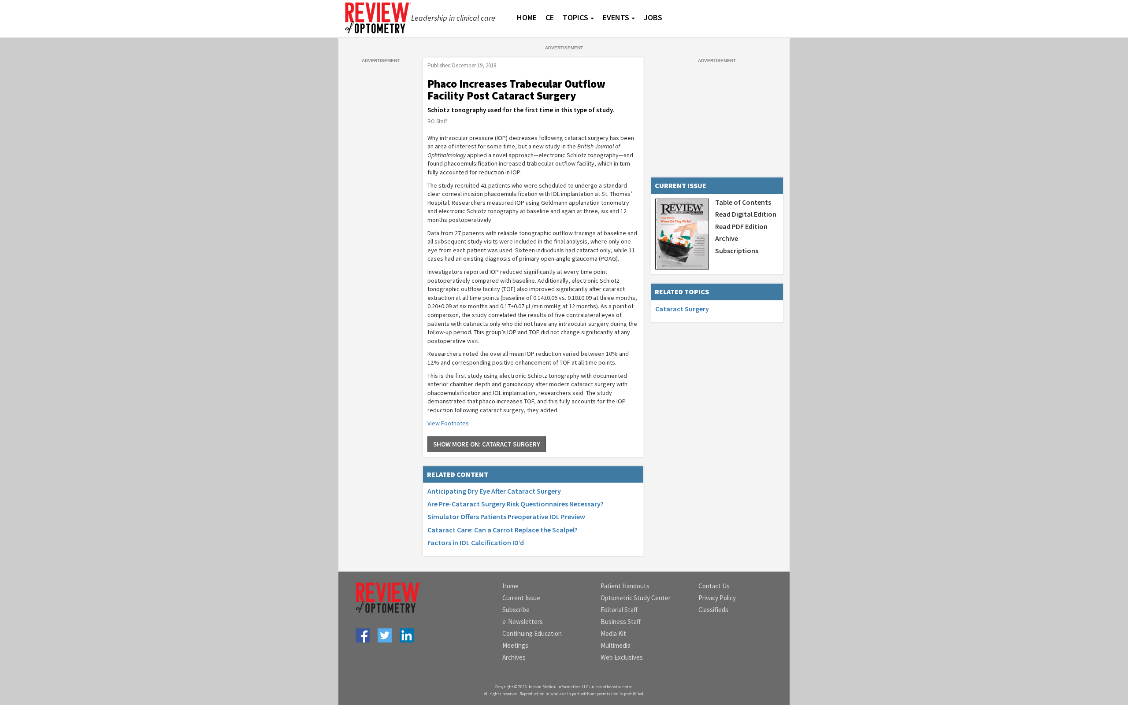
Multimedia (616, 645)
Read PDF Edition (741, 226)
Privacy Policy (717, 598)
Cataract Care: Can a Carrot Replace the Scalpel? (502, 529)
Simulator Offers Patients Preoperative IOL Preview (506, 516)
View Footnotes (448, 423)
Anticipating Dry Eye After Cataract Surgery (494, 491)
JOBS (653, 17)
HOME (527, 17)
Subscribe (516, 609)
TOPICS (575, 17)
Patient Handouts (625, 586)
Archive (726, 238)
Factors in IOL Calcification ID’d (475, 542)
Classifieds (713, 609)
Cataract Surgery (682, 308)
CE (549, 17)
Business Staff (621, 621)
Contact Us (714, 586)
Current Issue (521, 598)
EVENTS (616, 17)
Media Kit (613, 633)
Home (510, 586)
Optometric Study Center (636, 598)
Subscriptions (736, 250)
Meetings (515, 645)
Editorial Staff (619, 609)
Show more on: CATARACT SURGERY (486, 444)
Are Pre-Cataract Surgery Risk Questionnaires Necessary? (515, 503)
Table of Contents (743, 202)
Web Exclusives (622, 657)
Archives (514, 657)
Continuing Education (532, 633)
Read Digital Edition (745, 214)
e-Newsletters (522, 621)
